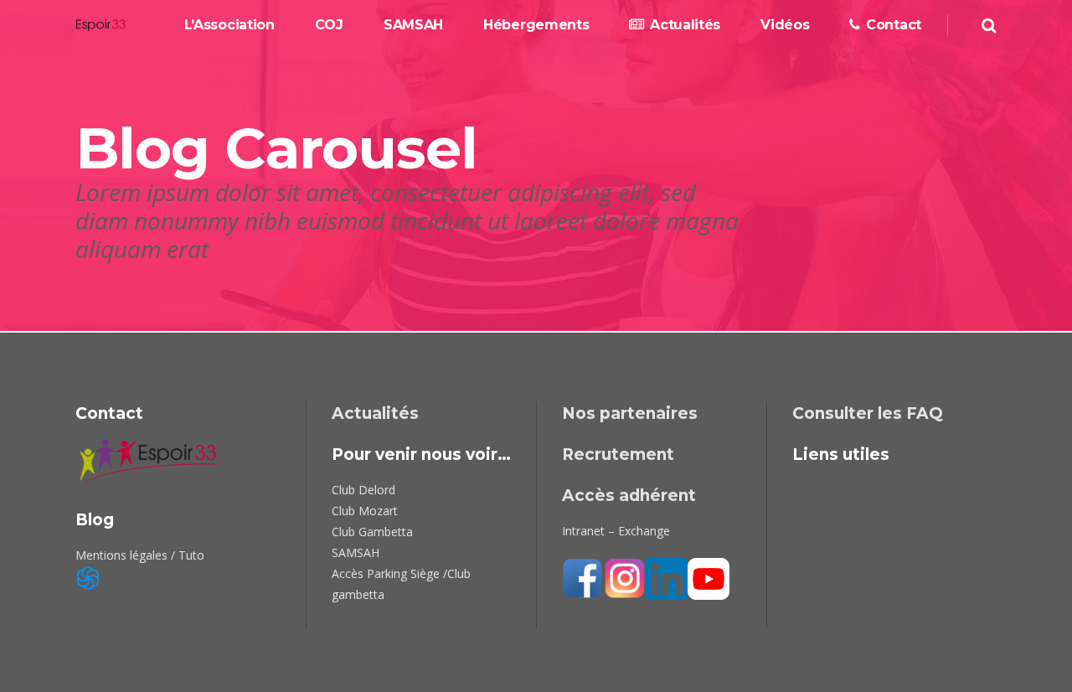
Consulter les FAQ (867, 413)
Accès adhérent (629, 495)
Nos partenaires (630, 413)
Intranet (583, 531)
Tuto (191, 555)
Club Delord (363, 490)
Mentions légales (121, 555)
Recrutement (618, 454)
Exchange (644, 531)
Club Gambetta (372, 532)
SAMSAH (355, 552)
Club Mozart (365, 511)
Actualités (375, 413)
